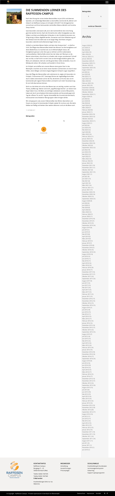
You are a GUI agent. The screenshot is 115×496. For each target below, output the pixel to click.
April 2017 (85, 290)
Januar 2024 (86, 112)
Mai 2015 (85, 341)
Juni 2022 (85, 152)
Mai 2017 (85, 287)
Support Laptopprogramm (96, 473)
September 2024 (87, 94)
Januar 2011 (86, 445)
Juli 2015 (84, 336)
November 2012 (87, 407)
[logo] (8, 2)
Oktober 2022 (86, 145)
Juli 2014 (84, 363)
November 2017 (87, 274)
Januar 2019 (86, 243)
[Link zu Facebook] (107, 493)
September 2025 (87, 68)
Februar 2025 (86, 83)
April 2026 (85, 52)
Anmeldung (64, 466)
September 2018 (87, 252)
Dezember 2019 (87, 219)
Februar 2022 (86, 161)
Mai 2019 (85, 234)
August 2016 (86, 307)
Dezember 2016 (87, 299)
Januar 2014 (86, 376)
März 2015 (85, 345)
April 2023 (85, 132)
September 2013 (87, 385)
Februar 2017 (86, 294)
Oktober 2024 (86, 92)
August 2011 (86, 441)
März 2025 (85, 81)
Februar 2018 (86, 267)
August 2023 (86, 123)
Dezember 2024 (87, 88)
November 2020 (87, 194)
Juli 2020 (84, 203)
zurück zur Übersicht (94, 26)
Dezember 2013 (87, 379)
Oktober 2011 (86, 436)
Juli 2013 (84, 390)
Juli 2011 (84, 443)
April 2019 (85, 236)
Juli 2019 (84, 230)
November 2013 (87, 381)
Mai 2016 (85, 314)
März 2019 (85, 239)
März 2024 (85, 108)
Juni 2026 (85, 48)
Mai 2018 (85, 261)
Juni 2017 (85, 285)
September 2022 (87, 147)
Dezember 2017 (87, 272)
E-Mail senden (38, 478)
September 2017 (87, 279)
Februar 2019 (86, 241)
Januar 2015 (86, 350)
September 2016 (87, 305)
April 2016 (85, 316)
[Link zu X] (104, 493)
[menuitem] (106, 2)
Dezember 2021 (87, 165)
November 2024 (87, 90)
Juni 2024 (85, 101)
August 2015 (86, 334)
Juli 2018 (84, 256)
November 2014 (87, 354)
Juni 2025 (85, 74)
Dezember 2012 (87, 405)
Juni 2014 (85, 365)
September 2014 (87, 359)
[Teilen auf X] (64, 121)
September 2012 (87, 412)
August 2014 (86, 361)
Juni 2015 (85, 339)
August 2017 (86, 281)
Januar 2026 (86, 59)
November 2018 (87, 248)
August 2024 (86, 96)
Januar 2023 (86, 139)
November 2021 (87, 168)
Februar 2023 (86, 136)
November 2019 (87, 221)
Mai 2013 (85, 394)
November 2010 (87, 447)
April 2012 (85, 423)
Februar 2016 (86, 321)
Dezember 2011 (87, 432)
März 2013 (85, 399)
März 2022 (85, 159)
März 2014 (85, 372)
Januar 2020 (86, 216)
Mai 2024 (85, 103)
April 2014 (85, 370)
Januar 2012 (86, 430)
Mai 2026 (85, 50)
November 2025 (87, 63)
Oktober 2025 (86, 65)
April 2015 (85, 343)
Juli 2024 (84, 99)
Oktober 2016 (86, 303)
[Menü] (106, 2)
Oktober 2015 (86, 330)
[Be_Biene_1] (14, 16)
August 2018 (86, 254)
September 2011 (87, 439)
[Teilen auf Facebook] (38, 121)
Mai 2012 (85, 421)
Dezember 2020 (87, 192)
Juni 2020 (85, 205)
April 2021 (85, 183)
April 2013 (85, 396)
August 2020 (86, 201)
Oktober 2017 (86, 276)
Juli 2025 (84, 72)
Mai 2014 (85, 367)
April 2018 (85, 263)
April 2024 (85, 105)
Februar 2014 (86, 374)
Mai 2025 (85, 76)
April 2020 (85, 210)
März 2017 (85, 292)
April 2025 (85, 79)
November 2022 (87, 143)
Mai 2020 (85, 207)
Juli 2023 (84, 125)
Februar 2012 (86, 427)
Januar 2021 (86, 190)
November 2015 (87, 327)
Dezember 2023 (87, 114)
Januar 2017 (86, 296)
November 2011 (87, 434)
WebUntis (37, 484)
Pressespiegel (65, 470)
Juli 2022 (84, 150)
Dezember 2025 (87, 61)
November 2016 (87, 301)
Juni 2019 (85, 232)
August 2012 (86, 414)
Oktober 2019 (86, 223)
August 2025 (86, 70)
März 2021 (85, 185)
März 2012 (85, 425)
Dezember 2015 (87, 325)
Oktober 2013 (86, 383)
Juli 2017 (84, 283)
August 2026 (86, 45)
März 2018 (85, 265)
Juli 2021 (84, 176)
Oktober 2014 (86, 356)
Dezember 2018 (87, 245)
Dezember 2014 (87, 352)
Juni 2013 (85, 392)
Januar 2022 (86, 163)
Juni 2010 (85, 450)
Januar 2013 (86, 403)
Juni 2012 (85, 419)
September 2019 (87, 225)
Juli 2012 (84, 416)
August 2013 (86, 387)
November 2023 (87, 116)
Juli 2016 (84, 310)
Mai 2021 (85, 181)
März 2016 (85, 319)
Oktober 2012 (86, 410)
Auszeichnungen (66, 468)
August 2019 (86, 227)
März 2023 (85, 134)
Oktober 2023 (86, 119)
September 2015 (87, 332)
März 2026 (85, 54)
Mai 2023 (85, 130)
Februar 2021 (86, 188)
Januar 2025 (86, 85)
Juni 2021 (85, 179)
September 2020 (87, 199)
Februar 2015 (86, 347)
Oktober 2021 (86, 170)
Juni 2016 (85, 312)
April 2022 (85, 156)
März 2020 (85, 212)
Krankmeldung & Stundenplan (97, 466)
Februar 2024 (86, 110)
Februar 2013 (86, 401)
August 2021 (86, 174)
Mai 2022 (85, 154)
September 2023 (87, 121)
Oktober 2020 (86, 196)
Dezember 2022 (87, 141)
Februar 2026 (86, 56)
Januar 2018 (86, 270)
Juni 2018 (85, 259)
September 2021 (87, 172)
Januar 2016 (86, 323)
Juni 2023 (85, 128)
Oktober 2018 (86, 250)
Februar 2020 (86, 214)
